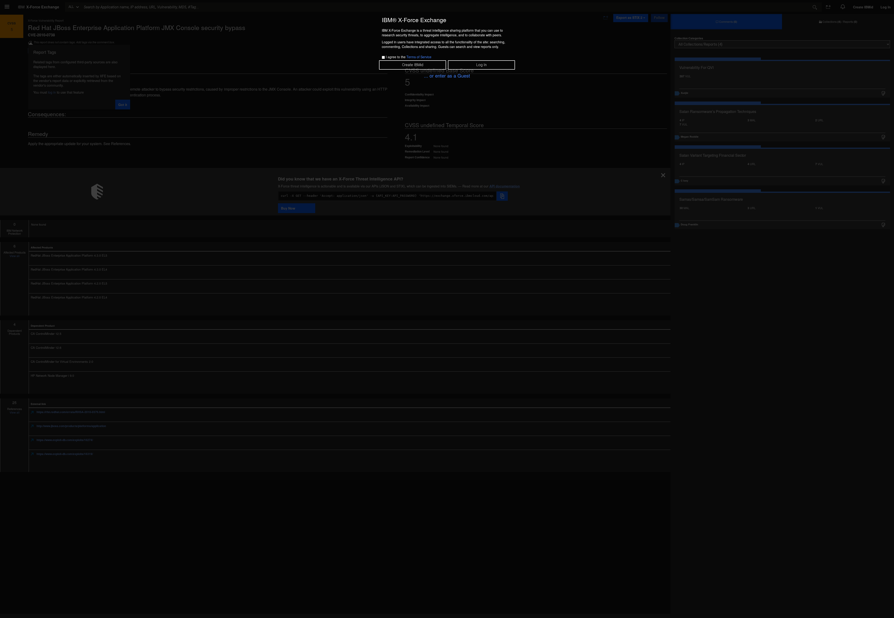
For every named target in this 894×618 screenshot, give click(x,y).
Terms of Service (418, 56)
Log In (481, 65)
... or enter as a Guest (447, 75)
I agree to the (408, 56)
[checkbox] (383, 57)
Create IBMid (412, 65)
